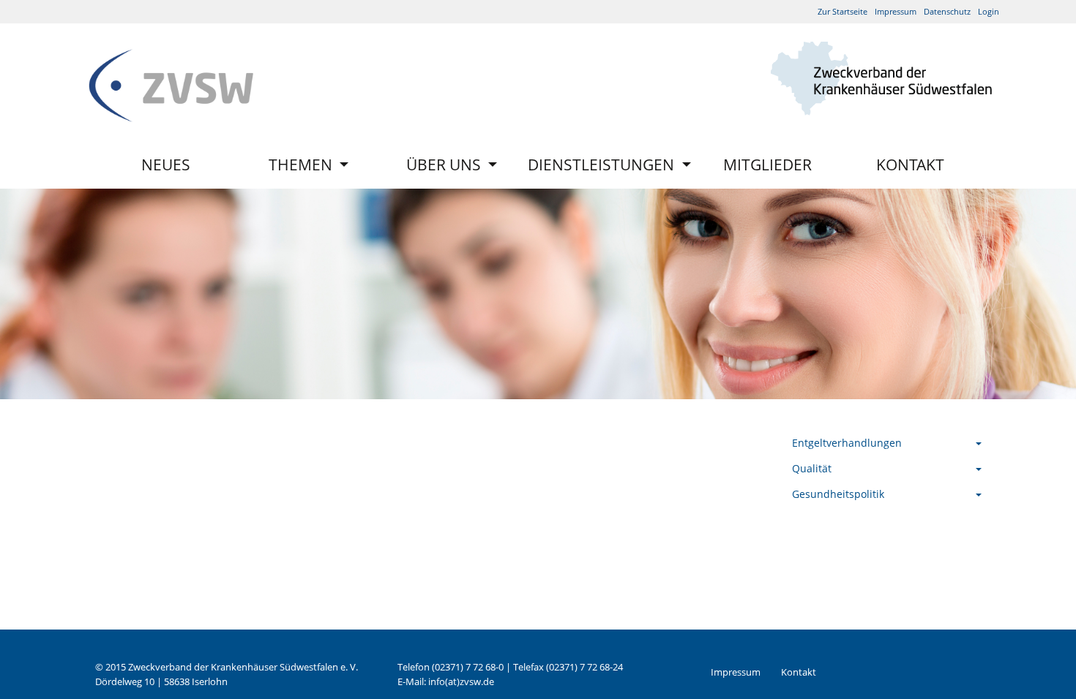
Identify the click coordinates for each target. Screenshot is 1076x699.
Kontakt (910, 164)
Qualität (812, 468)
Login (988, 11)
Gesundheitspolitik (838, 494)
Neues (165, 164)
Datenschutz (947, 11)
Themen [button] (302, 164)
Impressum (895, 11)
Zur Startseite (842, 11)
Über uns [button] (445, 164)
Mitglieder (767, 164)
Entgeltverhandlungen (847, 443)
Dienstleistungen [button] (603, 164)
